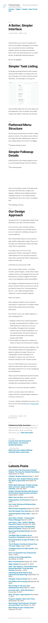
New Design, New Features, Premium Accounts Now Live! (22, 604)
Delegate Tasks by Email (18, 579)
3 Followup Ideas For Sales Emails (21, 548)
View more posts (27, 433)
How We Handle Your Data (18, 511)
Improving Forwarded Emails (19, 531)
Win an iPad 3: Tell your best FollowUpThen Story (19, 587)
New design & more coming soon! (21, 607)
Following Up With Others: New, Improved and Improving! (20, 573)
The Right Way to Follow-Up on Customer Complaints (20, 536)
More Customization (16, 561)
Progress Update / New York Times (22, 599)
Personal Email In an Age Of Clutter (22, 540)
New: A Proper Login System (19, 594)
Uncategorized (13, 417)
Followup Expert (14, 5)
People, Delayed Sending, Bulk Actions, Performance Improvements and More (23, 492)
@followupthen (34, 404)
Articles (11, 9)
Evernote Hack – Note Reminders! (21, 590)
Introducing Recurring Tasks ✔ (20, 514)
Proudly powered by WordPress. (23, 618)
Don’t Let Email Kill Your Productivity (22, 553)
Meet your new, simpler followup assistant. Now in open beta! (24, 480)
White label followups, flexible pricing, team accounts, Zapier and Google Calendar (23, 487)
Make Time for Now (16, 497)
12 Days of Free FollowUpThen (20, 557)
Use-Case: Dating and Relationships (22, 504)
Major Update (14, 564)
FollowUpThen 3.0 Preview (19, 500)
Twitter (18, 9)
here (27, 404)
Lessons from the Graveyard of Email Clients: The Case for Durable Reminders (24, 471)
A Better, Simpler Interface (19, 476)
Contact (25, 9)
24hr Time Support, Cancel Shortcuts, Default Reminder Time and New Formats (23, 568)
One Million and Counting (18, 581)
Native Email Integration (18, 508)
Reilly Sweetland (14, 33)
